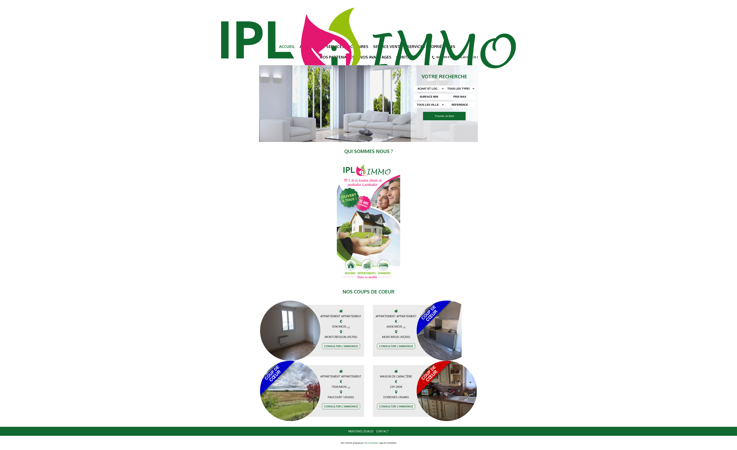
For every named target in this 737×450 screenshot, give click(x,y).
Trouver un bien (444, 116)
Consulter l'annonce (341, 346)
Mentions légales (360, 431)
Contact (382, 431)
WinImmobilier (371, 443)
